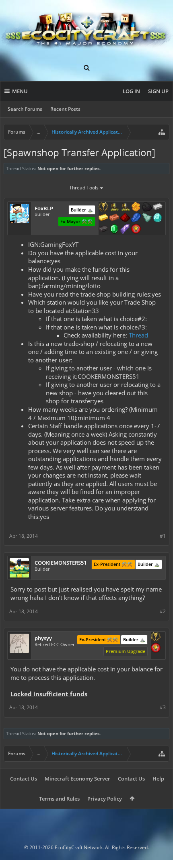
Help (158, 778)
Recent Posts (65, 109)
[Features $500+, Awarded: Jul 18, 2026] (103, 229)
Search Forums (25, 109)
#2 (163, 611)
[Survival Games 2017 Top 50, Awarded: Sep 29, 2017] (114, 207)
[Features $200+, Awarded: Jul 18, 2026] (125, 218)
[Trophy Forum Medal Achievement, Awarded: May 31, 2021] (136, 229)
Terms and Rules (59, 798)
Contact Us (23, 778)
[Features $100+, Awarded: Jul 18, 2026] (103, 218)
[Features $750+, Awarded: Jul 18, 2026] (125, 229)
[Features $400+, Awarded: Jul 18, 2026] (158, 218)
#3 (163, 707)
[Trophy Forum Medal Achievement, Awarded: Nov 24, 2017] (156, 648)
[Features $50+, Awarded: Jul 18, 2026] (147, 207)
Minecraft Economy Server (77, 778)
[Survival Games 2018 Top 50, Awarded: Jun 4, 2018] (125, 207)
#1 (163, 536)
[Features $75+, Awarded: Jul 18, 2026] (158, 207)
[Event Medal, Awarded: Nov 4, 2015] (156, 637)
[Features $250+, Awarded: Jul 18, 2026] (136, 218)
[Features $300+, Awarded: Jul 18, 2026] (147, 218)
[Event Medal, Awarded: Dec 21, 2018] (103, 207)
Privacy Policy (104, 798)
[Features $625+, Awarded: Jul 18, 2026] (114, 229)
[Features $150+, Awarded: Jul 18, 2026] (114, 218)
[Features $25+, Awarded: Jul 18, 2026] (136, 207)
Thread (138, 335)
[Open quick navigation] (161, 132)
